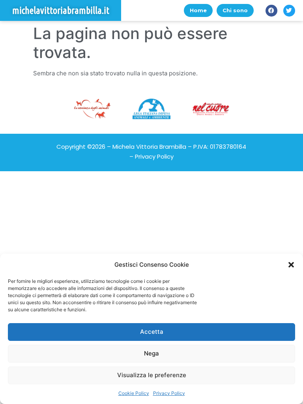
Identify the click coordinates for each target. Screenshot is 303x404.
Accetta (151, 331)
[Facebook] (271, 11)
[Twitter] (289, 11)
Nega (151, 353)
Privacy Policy (169, 393)
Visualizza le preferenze (151, 375)
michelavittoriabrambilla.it (60, 10)
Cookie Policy (133, 393)
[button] (291, 265)
